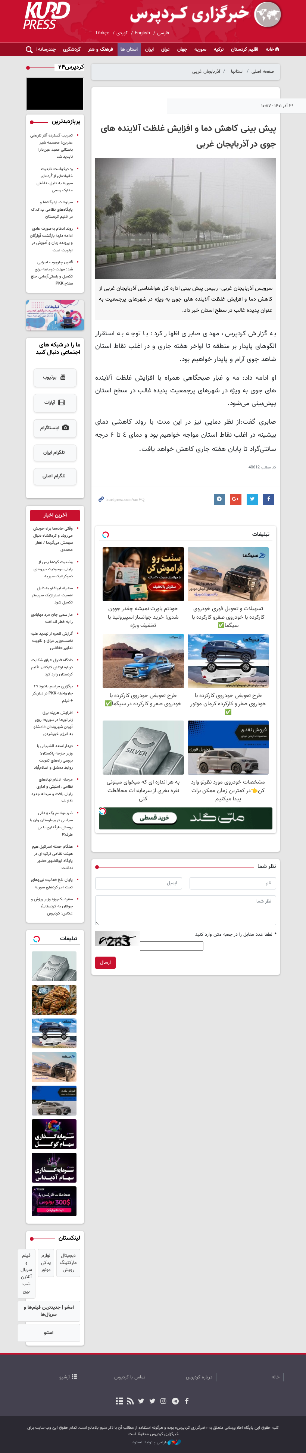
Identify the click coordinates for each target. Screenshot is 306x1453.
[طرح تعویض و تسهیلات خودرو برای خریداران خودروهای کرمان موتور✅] (55, 1033)
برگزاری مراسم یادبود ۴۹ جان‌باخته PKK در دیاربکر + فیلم (52, 693)
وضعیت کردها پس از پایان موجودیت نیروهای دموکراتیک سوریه (53, 569)
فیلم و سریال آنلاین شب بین (26, 1273)
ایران (149, 49)
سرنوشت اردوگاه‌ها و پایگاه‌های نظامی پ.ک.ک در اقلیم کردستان (52, 209)
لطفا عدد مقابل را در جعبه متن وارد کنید (235, 934)
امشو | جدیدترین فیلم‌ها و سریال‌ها (49, 1311)
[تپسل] (102, 811)
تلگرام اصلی (54, 476)
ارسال (105, 962)
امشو (48, 1333)
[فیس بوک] (186, 1402)
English (142, 33)
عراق (165, 49)
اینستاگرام (49, 428)
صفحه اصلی (263, 71)
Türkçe (102, 33)
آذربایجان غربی (206, 71)
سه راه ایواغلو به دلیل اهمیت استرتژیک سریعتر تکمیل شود (52, 595)
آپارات (49, 403)
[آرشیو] (119, 1402)
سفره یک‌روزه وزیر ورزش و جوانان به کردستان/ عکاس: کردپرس (52, 906)
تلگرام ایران (54, 452)
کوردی (122, 33)
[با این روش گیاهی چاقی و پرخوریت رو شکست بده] (55, 1000)
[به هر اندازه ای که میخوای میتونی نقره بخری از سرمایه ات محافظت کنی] (55, 966)
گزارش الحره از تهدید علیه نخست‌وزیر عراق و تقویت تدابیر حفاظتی (52, 641)
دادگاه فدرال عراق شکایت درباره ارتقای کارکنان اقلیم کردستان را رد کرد (52, 667)
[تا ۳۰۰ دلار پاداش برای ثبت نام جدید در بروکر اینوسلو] (55, 1201)
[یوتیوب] (141, 1402)
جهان (182, 49)
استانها (237, 71)
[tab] (55, 515)
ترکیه (219, 49)
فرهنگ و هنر (100, 49)
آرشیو (64, 1377)
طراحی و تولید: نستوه (150, 1443)
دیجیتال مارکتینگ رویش (68, 1263)
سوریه (200, 49)
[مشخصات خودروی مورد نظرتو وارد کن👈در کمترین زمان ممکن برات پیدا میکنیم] (55, 1100)
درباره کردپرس (199, 1377)
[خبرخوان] (130, 1402)
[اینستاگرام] (163, 1402)
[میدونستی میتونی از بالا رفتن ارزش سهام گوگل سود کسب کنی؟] (55, 1134)
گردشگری (72, 49)
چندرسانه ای (44, 49)
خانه (270, 49)
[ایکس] (152, 1402)
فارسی (163, 33)
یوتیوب (49, 377)
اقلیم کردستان (244, 49)
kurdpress (195, 15)
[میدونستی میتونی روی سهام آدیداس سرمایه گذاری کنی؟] (55, 1168)
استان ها (129, 49)
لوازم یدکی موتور (46, 1263)
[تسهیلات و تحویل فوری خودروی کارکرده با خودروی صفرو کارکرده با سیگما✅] (55, 1067)
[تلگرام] (175, 1402)
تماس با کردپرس (129, 1377)
